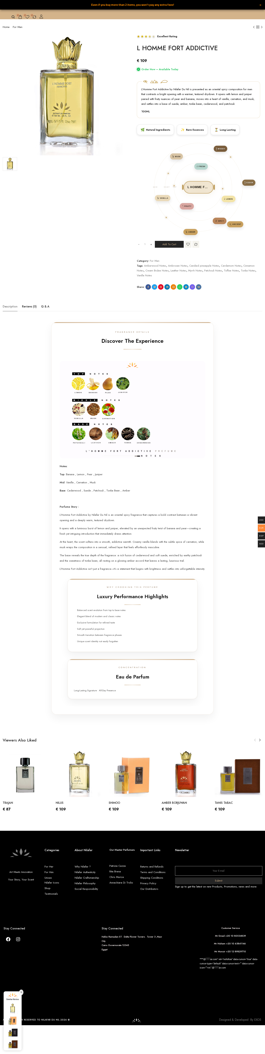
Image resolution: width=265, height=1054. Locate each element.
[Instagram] (18, 939)
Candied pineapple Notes (204, 266)
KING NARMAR (224, 803)
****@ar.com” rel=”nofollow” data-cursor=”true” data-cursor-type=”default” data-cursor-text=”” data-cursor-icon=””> (229, 963)
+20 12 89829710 (236, 951)
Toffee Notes (231, 271)
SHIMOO (61, 803)
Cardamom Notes (231, 266)
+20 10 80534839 (235, 936)
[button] (255, 740)
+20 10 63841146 (236, 943)
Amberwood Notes (155, 266)
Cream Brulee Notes (157, 271)
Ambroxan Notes (177, 266)
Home (6, 27)
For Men (17, 27)
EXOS (257, 1020)
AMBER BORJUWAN (121, 803)
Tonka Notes (248, 271)
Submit (218, 880)
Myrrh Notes (195, 271)
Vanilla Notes (144, 275)
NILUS (6, 803)
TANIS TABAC (171, 803)
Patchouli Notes (213, 271)
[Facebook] (8, 939)
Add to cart (169, 244)
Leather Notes (178, 271)
